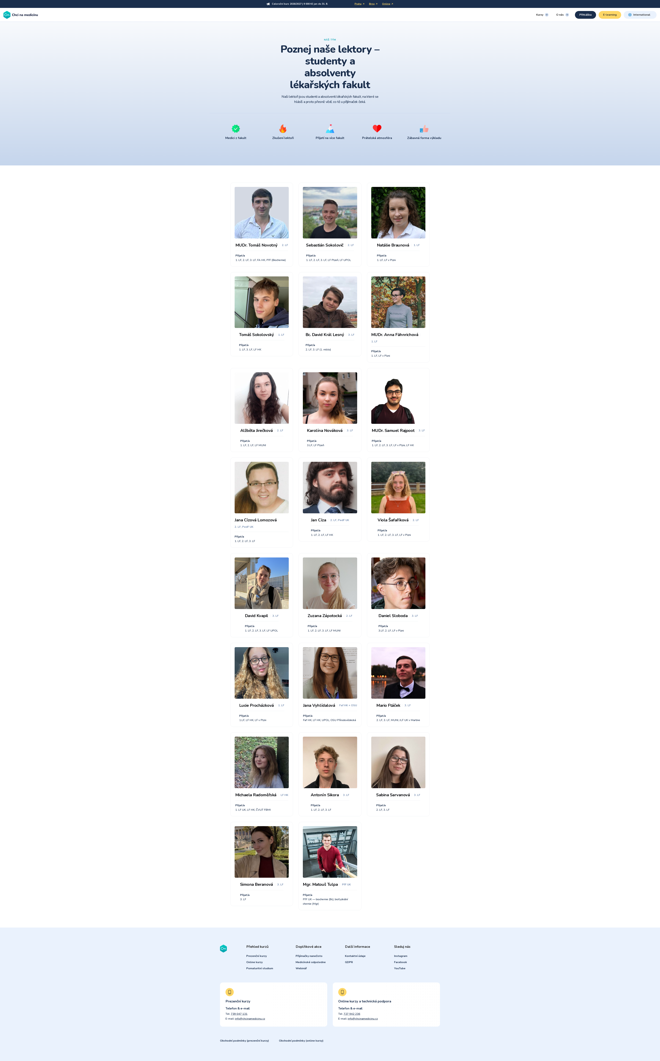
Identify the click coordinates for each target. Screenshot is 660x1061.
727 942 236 (352, 1014)
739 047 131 (239, 1014)
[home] (20, 15)
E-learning (610, 15)
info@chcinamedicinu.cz (250, 1019)
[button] (542, 15)
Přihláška (585, 15)
